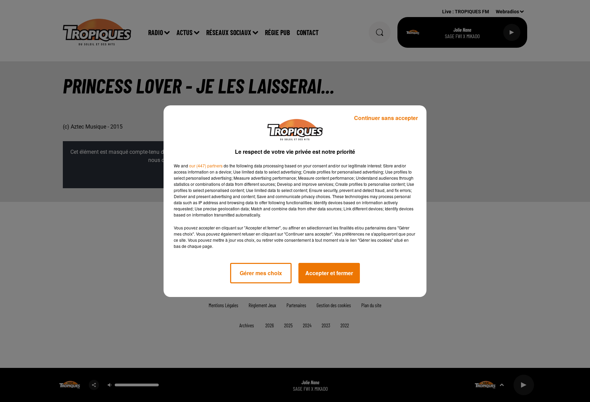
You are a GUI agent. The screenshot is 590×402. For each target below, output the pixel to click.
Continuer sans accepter (386, 118)
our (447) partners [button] (206, 165)
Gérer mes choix (261, 273)
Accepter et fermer (329, 273)
